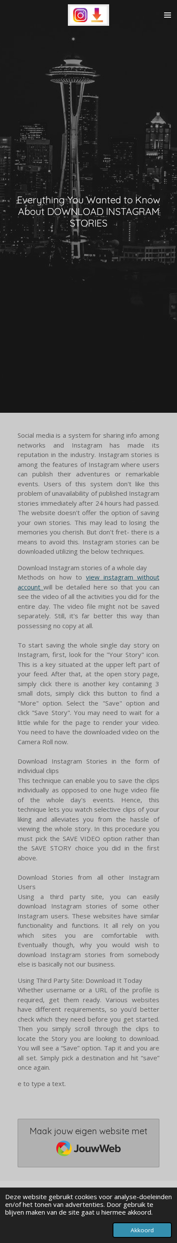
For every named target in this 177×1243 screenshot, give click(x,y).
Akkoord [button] (142, 1230)
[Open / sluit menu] (167, 15)
